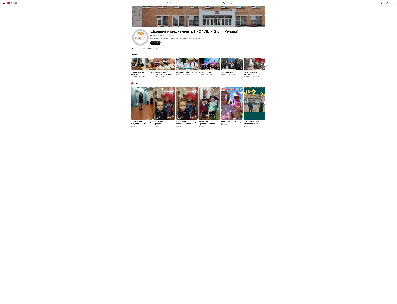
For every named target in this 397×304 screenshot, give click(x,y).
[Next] (266, 64)
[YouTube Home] (12, 3)
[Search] (224, 3)
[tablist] (198, 48)
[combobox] (194, 3)
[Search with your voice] (231, 3)
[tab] (134, 48)
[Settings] (381, 3)
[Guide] (3, 3)
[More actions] (151, 73)
